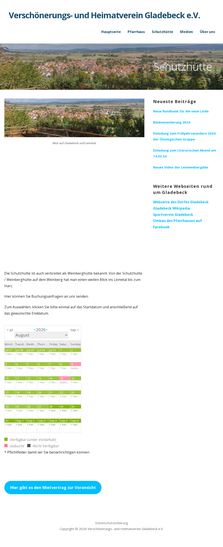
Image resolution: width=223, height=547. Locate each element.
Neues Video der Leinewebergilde (180, 167)
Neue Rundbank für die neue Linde (181, 111)
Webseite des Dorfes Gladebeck (181, 202)
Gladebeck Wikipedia (171, 208)
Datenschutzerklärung (111, 523)
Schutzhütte (162, 31)
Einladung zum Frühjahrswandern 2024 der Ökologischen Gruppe (184, 136)
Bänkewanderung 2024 (171, 122)
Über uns (207, 31)
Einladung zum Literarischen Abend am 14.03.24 (184, 153)
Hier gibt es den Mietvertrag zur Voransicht (53, 487)
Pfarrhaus (136, 31)
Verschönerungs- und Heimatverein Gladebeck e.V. (104, 15)
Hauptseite (111, 31)
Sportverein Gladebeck (173, 214)
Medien (186, 31)
